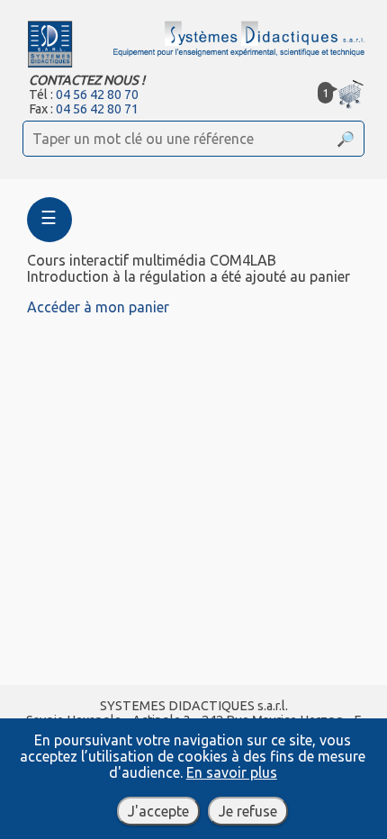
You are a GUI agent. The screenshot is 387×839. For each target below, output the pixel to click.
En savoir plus (231, 772)
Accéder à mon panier (98, 307)
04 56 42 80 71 (97, 109)
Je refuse (248, 811)
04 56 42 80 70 (97, 94)
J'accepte (158, 811)
